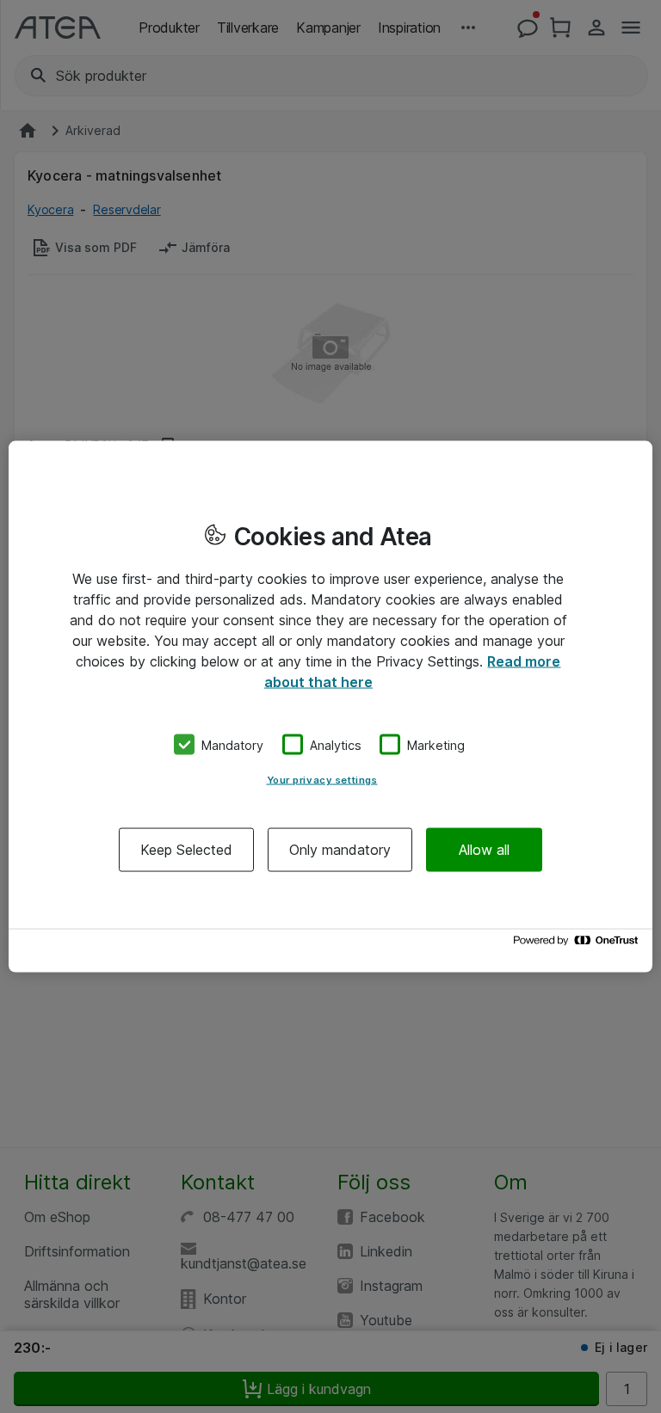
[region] (330, 706)
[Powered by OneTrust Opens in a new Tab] (578, 944)
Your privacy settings (322, 780)
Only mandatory (340, 849)
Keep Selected (186, 849)
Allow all (484, 849)
